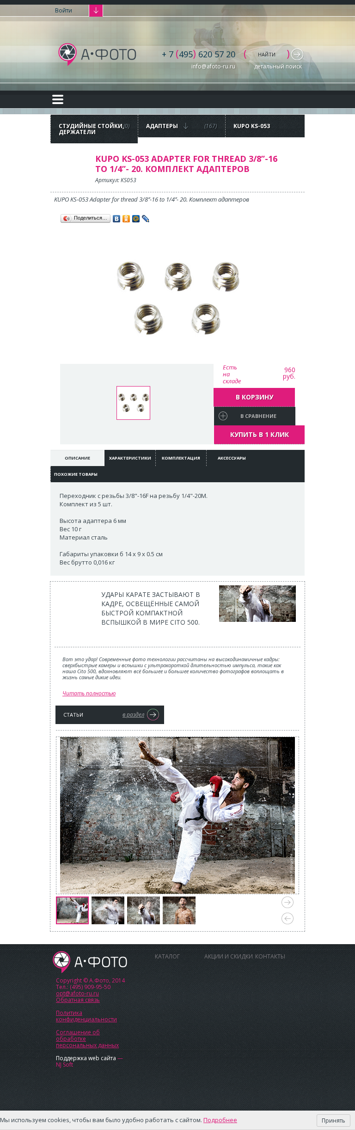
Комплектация (181, 458)
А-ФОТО (90, 962)
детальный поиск (278, 66)
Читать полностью (89, 693)
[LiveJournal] (146, 219)
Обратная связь (78, 1000)
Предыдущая (288, 918)
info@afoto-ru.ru (213, 66)
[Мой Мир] (136, 219)
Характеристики (130, 458)
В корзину (254, 397)
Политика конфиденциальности (86, 1016)
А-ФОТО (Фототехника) (97, 54)
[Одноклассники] (126, 219)
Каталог (167, 956)
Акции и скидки (228, 956)
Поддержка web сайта (86, 1058)
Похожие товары (76, 474)
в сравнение (258, 415)
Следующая (288, 902)
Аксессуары (232, 458)
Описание (77, 458)
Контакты (270, 956)
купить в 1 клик (259, 434)
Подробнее (220, 1120)
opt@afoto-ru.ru (77, 993)
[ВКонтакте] (117, 219)
